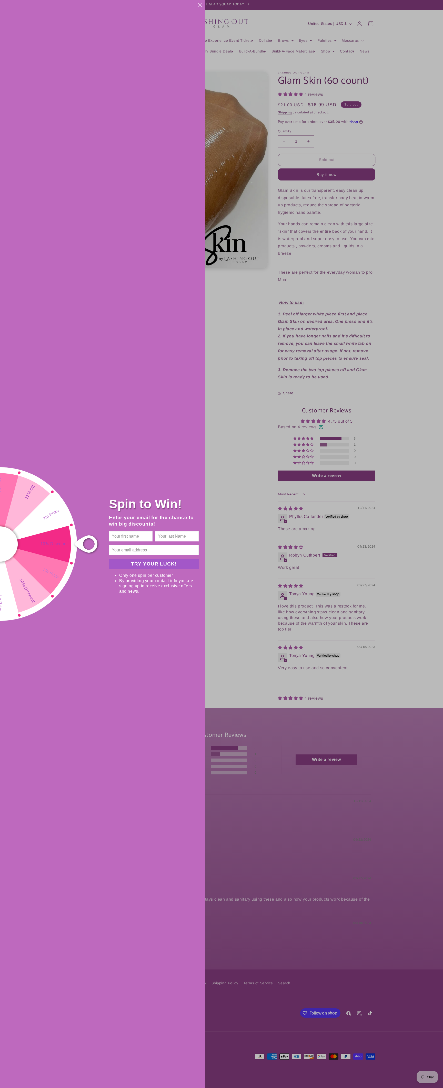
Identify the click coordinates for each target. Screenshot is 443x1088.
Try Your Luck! (154, 564)
